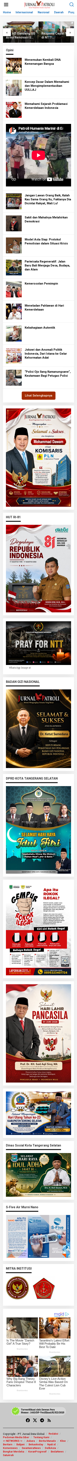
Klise (63, 1440)
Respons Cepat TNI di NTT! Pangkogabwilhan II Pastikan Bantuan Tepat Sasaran (20, 36)
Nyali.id (51, 1444)
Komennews (10, 1448)
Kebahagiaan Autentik (40, 327)
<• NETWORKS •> (12, 1440)
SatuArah (8, 1455)
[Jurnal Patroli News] (39, 4)
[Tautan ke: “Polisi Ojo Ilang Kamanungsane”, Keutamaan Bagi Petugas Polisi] (14, 377)
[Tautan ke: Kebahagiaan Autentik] (14, 333)
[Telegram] (42, 1420)
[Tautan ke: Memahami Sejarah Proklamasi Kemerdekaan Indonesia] (14, 109)
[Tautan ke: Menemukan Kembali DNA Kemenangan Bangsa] (14, 65)
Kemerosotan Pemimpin (41, 283)
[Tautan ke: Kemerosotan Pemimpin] (14, 289)
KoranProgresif (37, 1451)
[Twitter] (35, 1420)
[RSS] (49, 1420)
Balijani (20, 1444)
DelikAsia (50, 1448)
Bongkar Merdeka (13, 1451)
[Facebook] (27, 1420)
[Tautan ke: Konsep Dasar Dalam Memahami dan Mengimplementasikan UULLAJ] (14, 87)
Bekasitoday (36, 1444)
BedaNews (57, 1451)
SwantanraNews (31, 1448)
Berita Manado (47, 1440)
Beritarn (7, 1444)
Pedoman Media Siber (16, 1437)
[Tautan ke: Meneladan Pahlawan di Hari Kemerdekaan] (14, 311)
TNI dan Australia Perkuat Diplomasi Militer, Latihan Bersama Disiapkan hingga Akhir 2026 (55, 36)
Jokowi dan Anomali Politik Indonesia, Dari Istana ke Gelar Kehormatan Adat (46, 353)
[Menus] (6, 4)
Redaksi (53, 1433)
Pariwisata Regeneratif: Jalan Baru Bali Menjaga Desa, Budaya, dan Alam (47, 265)
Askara (30, 1440)
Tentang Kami (41, 1437)
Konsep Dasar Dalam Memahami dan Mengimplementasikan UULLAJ (47, 86)
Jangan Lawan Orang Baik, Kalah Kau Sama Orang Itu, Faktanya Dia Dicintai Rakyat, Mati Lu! (48, 199)
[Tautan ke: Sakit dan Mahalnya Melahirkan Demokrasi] (14, 223)
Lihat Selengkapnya (38, 395)
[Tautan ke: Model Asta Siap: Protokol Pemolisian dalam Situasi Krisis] (14, 245)
